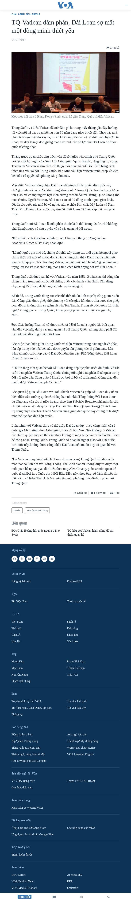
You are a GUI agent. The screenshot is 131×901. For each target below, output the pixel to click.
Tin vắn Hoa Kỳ (76, 708)
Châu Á (16, 635)
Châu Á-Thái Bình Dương (26, 14)
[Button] (112, 47)
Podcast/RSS (74, 581)
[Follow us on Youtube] (29, 559)
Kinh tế (71, 622)
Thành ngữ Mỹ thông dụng (82, 741)
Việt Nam (17, 622)
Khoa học (72, 635)
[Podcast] (44, 559)
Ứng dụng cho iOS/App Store (29, 828)
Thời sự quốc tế (76, 601)
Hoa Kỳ (16, 641)
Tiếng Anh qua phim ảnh (26, 748)
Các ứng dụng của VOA (81, 828)
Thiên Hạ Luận (76, 668)
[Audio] (81, 897)
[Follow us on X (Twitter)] (22, 559)
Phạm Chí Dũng (21, 681)
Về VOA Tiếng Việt (23, 781)
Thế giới (16, 628)
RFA (70, 881)
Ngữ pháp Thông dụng (25, 741)
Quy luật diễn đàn (22, 787)
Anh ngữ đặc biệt (77, 734)
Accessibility (74, 875)
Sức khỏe (72, 641)
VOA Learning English (80, 754)
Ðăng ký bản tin (21, 581)
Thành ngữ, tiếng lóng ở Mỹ (28, 754)
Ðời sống (72, 628)
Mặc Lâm (17, 668)
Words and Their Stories (81, 748)
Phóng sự (17, 714)
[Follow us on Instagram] (37, 559)
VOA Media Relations (24, 888)
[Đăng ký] (52, 559)
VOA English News (23, 881)
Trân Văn (72, 675)
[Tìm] (108, 897)
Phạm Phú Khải (76, 661)
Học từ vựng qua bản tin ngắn (29, 761)
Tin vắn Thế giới (77, 701)
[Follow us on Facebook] (15, 559)
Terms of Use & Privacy (81, 781)
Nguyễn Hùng (20, 675)
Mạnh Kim (18, 661)
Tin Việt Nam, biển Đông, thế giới (32, 708)
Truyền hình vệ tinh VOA (26, 701)
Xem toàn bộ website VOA (27, 808)
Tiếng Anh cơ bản (22, 734)
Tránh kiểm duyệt (22, 854)
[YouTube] (54, 897)
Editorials (72, 888)
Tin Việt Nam (19, 601)
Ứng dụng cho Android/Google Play (33, 834)
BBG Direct (18, 875)
